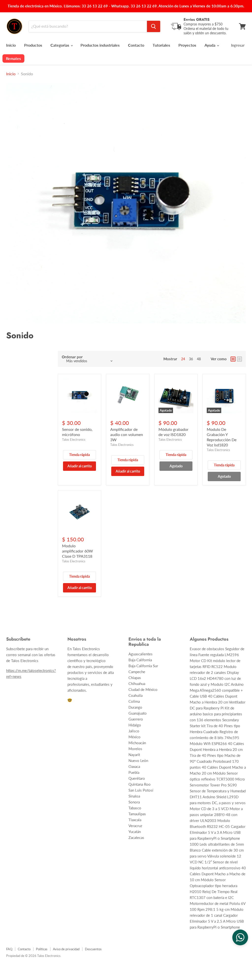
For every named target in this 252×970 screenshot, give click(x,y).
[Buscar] (153, 26)
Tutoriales (161, 45)
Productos (33, 45)
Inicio (11, 45)
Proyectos (187, 45)
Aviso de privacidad (66, 949)
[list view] (239, 359)
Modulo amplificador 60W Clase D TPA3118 (77, 550)
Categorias (60, 45)
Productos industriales (100, 45)
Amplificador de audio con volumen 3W (126, 434)
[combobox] (88, 26)
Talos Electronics (73, 439)
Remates (13, 58)
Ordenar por (72, 357)
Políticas (41, 949)
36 (191, 359)
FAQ (9, 949)
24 (183, 359)
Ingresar (238, 45)
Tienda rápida (79, 455)
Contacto (136, 45)
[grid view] (233, 359)
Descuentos (93, 949)
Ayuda (210, 45)
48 (199, 359)
